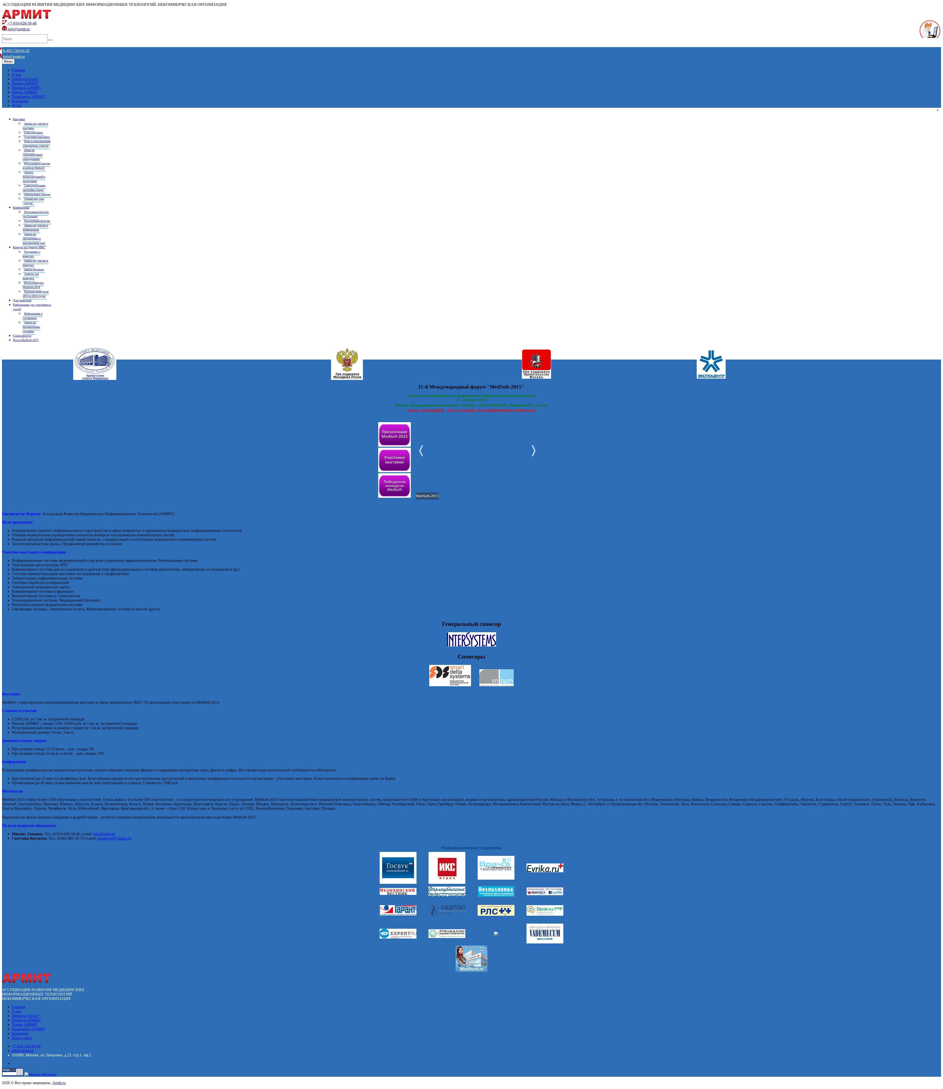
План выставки (33, 132)
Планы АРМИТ (25, 83)
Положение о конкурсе (31, 254)
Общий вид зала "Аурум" (33, 201)
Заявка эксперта (34, 269)
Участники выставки (37, 137)
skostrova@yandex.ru (114, 838)
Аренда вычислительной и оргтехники (34, 177)
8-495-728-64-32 (16, 51)
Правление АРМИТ (28, 96)
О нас (16, 74)
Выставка (19, 119)
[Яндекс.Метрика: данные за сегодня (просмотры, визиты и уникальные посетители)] (40, 1074)
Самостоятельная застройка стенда (34, 188)
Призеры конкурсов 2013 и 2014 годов (36, 294)
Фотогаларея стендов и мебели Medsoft (36, 166)
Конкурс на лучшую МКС (29, 247)
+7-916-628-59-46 (22, 23)
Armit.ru (59, 1083)
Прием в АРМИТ (26, 88)
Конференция (21, 207)
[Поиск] (50, 40)
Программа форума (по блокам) (36, 214)
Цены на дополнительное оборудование (32, 154)
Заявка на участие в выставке (35, 126)
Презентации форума (37, 221)
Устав (16, 105)
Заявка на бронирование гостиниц (31, 327)
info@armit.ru (18, 29)
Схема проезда (22, 335)
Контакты (20, 101)
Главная (18, 70)
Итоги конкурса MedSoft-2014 (33, 285)
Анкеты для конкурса (31, 276)
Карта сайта (22, 1038)
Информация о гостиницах (32, 316)
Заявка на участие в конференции (35, 227)
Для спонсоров (22, 300)
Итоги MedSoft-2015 (26, 340)
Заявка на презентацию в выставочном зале (34, 238)
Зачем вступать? (25, 79)
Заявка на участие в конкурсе (35, 263)
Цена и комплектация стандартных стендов (36, 144)
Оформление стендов (37, 194)
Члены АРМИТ (25, 92)
